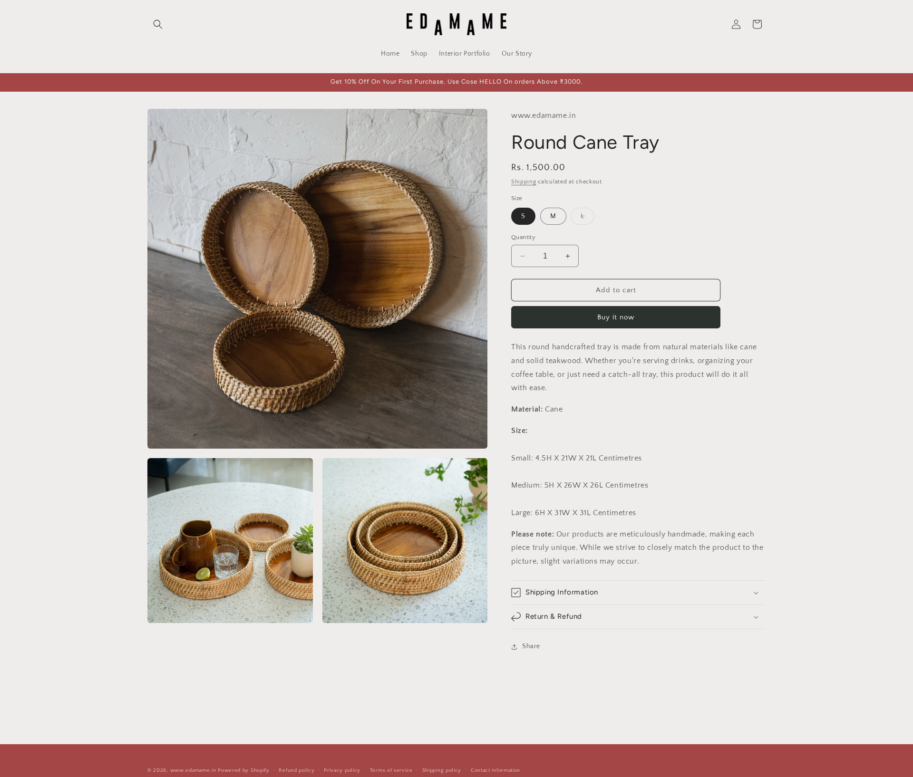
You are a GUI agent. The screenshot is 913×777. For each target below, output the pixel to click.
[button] (157, 24)
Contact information (495, 770)
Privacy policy (342, 770)
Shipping (523, 182)
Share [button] (531, 646)
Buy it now (615, 317)
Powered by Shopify (244, 770)
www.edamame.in (193, 770)
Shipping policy (442, 770)
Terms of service (391, 770)
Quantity (523, 237)
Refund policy (296, 770)
